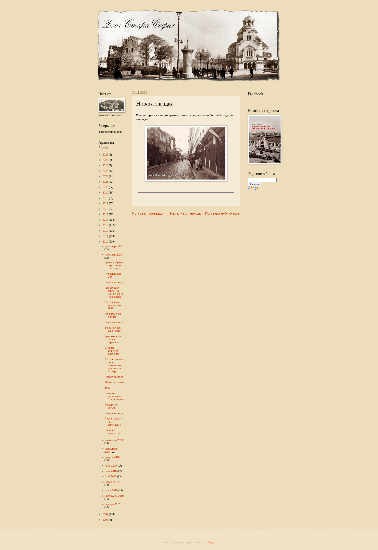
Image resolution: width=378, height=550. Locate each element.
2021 (106, 181)
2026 (106, 154)
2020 (106, 187)
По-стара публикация (222, 213)
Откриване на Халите (113, 315)
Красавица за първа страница (113, 339)
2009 (106, 514)
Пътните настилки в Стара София (114, 396)
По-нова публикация (149, 213)
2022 (106, 176)
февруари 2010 (115, 495)
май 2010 (111, 476)
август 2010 (113, 457)
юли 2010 (112, 465)
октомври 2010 (114, 440)
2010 (106, 241)
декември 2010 (114, 246)
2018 (106, 198)
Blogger (211, 542)
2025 (106, 159)
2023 (106, 170)
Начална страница (185, 213)
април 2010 (112, 482)
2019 (106, 192)
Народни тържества (112, 432)
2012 (106, 230)
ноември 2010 (114, 254)
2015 (106, 214)
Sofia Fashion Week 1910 (112, 329)
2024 (106, 165)
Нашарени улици (111, 406)
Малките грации (114, 382)
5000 (107, 387)
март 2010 (112, 490)
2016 (106, 208)
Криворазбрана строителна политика (114, 265)
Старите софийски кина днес (112, 350)
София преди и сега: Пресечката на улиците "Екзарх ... (114, 365)
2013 (106, 225)
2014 (106, 219)
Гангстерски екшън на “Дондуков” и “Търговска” (114, 292)
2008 (106, 519)
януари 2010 (113, 504)
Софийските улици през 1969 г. (113, 305)
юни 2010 (111, 471)
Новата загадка (114, 282)
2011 (106, 236)
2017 (106, 203)
